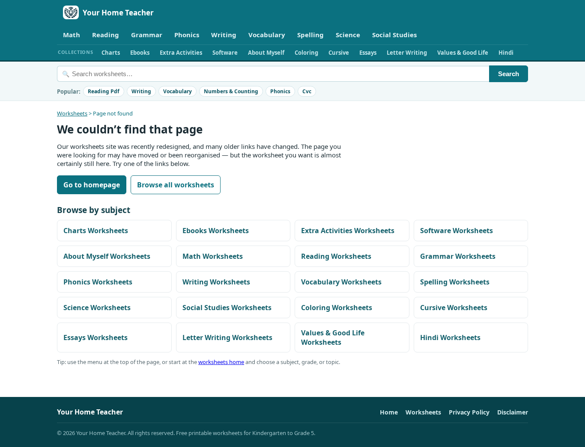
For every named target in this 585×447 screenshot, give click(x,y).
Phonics (186, 34)
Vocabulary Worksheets (341, 282)
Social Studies (394, 34)
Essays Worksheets (95, 337)
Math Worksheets (212, 256)
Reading (105, 34)
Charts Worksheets (95, 230)
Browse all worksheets (175, 184)
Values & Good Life (462, 52)
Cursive (338, 52)
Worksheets (72, 113)
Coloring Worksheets (336, 307)
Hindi (505, 52)
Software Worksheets (456, 230)
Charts (110, 52)
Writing (223, 34)
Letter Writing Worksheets (227, 337)
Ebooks (139, 52)
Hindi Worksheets (450, 337)
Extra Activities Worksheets (347, 230)
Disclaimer (512, 412)
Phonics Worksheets (97, 282)
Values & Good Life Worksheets (332, 337)
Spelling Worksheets (454, 282)
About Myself (266, 52)
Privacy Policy (469, 412)
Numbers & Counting (231, 91)
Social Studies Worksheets (227, 307)
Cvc (306, 91)
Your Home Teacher (118, 13)
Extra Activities (181, 52)
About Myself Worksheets (106, 256)
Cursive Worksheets (453, 307)
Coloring (306, 52)
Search (508, 73)
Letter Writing (407, 52)
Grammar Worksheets (457, 256)
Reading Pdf (103, 91)
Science (348, 34)
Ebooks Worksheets (215, 230)
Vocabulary (266, 34)
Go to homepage (91, 184)
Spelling (310, 34)
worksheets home (221, 362)
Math (71, 34)
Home (389, 412)
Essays (367, 52)
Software (225, 52)
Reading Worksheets (336, 256)
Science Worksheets (97, 307)
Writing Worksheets (216, 282)
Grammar (146, 34)
